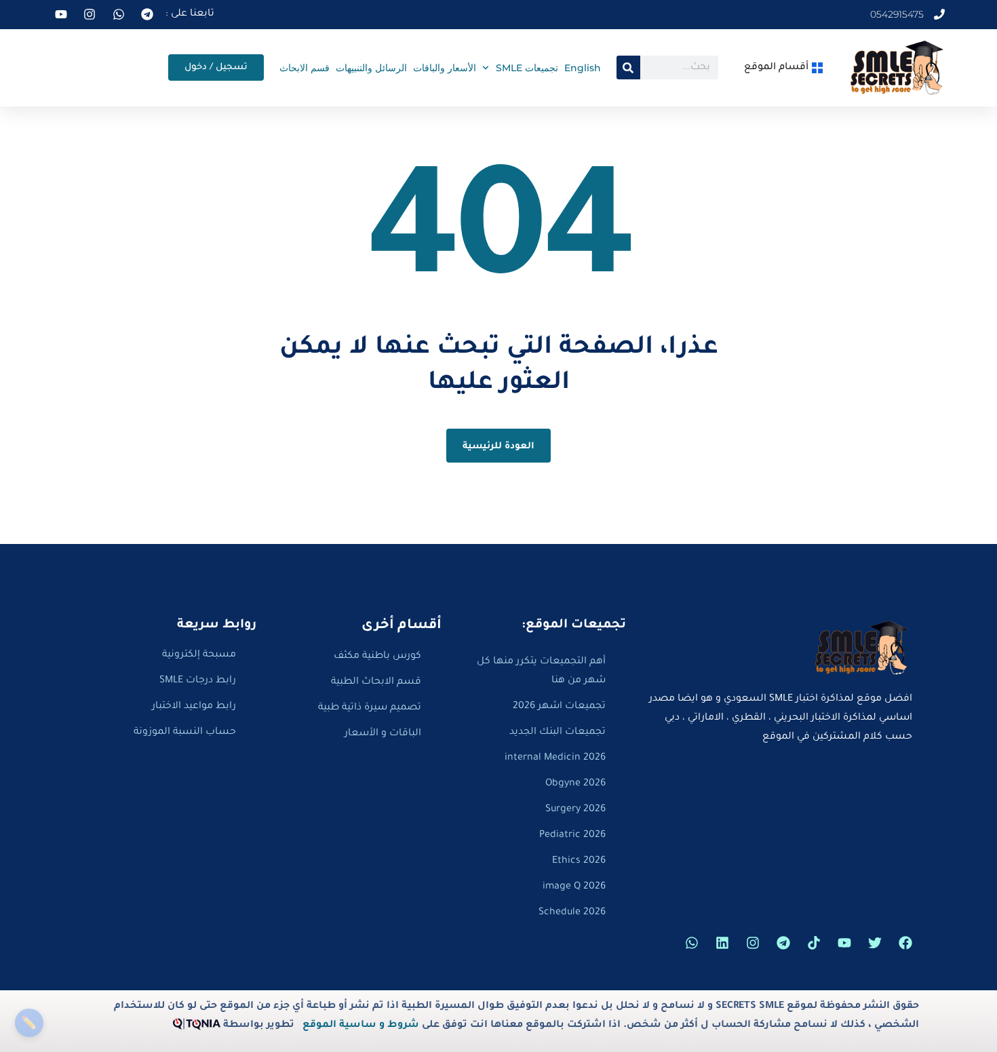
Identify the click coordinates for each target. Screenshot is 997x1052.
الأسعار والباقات (444, 68)
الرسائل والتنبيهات (371, 68)
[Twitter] (874, 942)
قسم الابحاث (304, 68)
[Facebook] (905, 942)
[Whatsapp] (691, 942)
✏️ (29, 1022)
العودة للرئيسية (499, 447)
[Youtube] (844, 942)
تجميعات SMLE (527, 68)
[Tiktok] (813, 942)
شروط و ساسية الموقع (360, 1025)
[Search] (628, 67)
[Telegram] (783, 942)
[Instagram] (752, 942)
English (582, 68)
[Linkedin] (722, 942)
